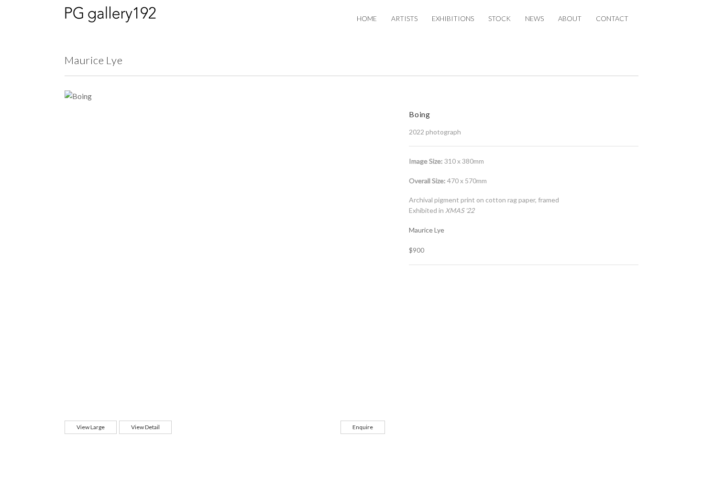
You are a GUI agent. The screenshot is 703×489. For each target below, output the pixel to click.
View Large (91, 427)
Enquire (362, 427)
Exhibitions (453, 18)
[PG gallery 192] (120, 12)
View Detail (145, 427)
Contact (612, 18)
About (570, 18)
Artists (404, 18)
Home (367, 18)
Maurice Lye (426, 230)
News (534, 18)
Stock (499, 18)
